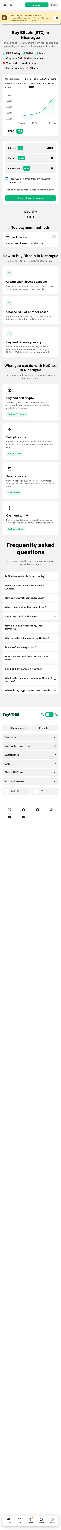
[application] (30, 109)
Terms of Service (41, 18)
